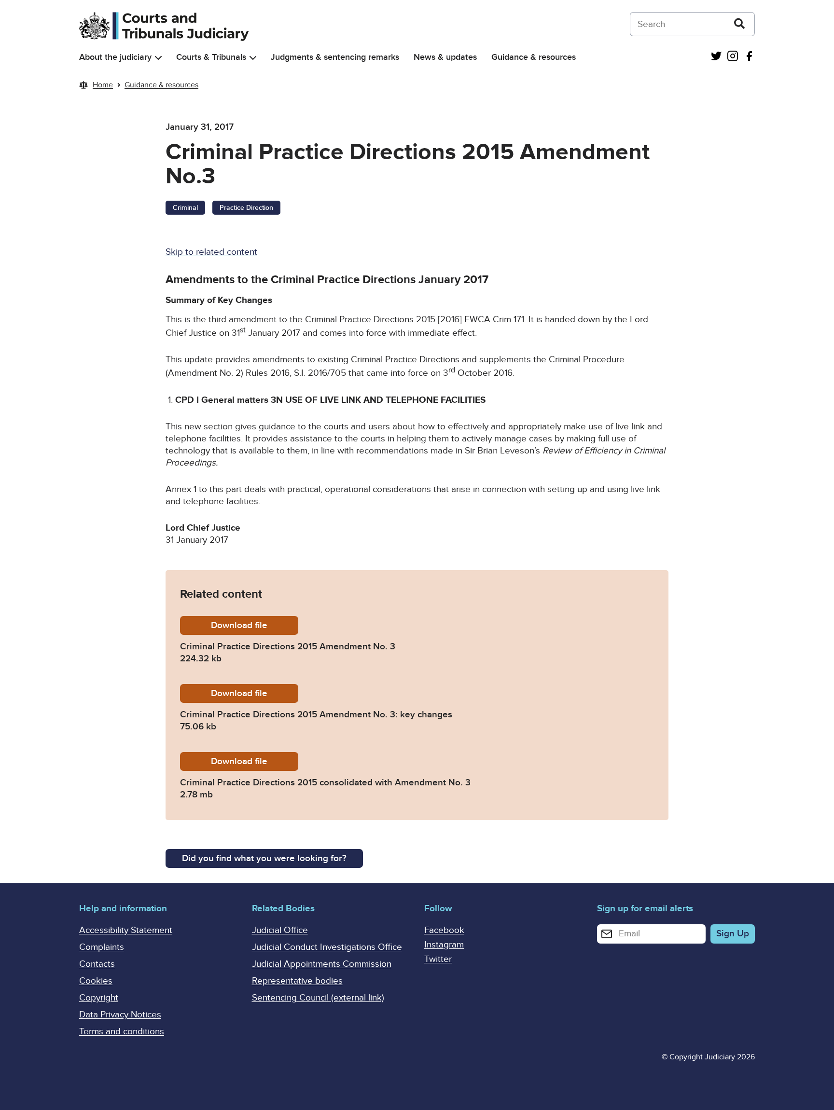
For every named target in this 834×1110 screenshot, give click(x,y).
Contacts (97, 964)
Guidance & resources (533, 57)
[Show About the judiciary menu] (158, 57)
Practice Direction (246, 208)
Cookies (95, 981)
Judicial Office (280, 930)
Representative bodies (297, 981)
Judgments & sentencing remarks (335, 57)
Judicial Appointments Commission (321, 964)
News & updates (445, 57)
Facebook (444, 930)
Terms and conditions (121, 1031)
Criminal (185, 208)
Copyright (98, 997)
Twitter (438, 959)
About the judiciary (115, 57)
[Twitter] (716, 57)
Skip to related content (211, 252)
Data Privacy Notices (120, 1014)
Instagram (444, 944)
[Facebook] (749, 57)
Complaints (101, 947)
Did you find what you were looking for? (264, 858)
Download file (254, 625)
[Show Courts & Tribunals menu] (253, 57)
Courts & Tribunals (211, 57)
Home (103, 85)
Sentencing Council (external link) (318, 997)
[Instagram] (732, 57)
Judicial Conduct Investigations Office (327, 947)
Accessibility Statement (125, 930)
